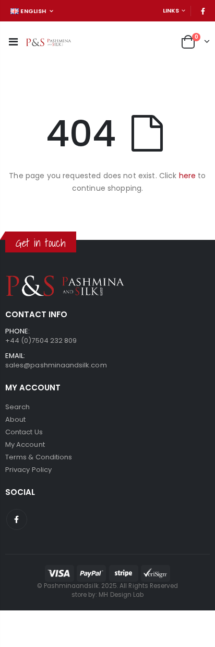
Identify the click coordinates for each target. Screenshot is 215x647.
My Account (25, 444)
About (15, 419)
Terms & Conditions (38, 457)
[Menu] (13, 41)
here (187, 175)
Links (171, 10)
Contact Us (24, 432)
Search (17, 407)
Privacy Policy (28, 470)
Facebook (16, 519)
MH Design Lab (121, 595)
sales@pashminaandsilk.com (56, 365)
